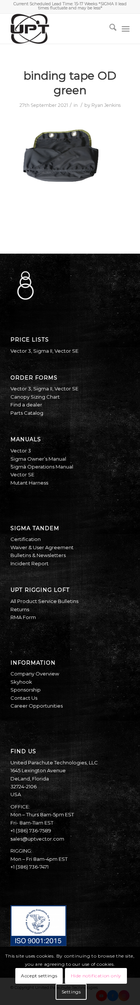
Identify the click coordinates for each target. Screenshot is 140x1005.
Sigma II (42, 351)
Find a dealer (26, 405)
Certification (25, 539)
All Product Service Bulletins (44, 601)
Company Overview (34, 674)
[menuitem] (109, 29)
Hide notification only (96, 975)
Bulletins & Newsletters (38, 555)
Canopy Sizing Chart (35, 397)
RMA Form (23, 617)
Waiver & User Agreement (42, 547)
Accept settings (39, 975)
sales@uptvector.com (37, 839)
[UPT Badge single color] (58, 29)
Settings (71, 992)
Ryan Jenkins (106, 105)
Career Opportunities (36, 706)
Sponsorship (25, 690)
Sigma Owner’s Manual (38, 459)
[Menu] (126, 29)
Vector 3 (20, 351)
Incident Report (29, 563)
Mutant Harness (29, 483)
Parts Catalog (26, 413)
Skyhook (21, 682)
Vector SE (66, 351)
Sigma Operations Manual (41, 467)
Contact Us (23, 698)
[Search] (109, 29)
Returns (19, 609)
